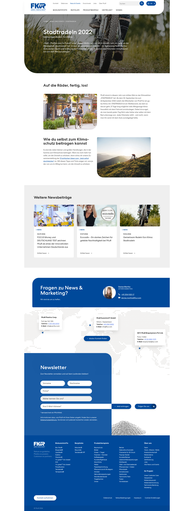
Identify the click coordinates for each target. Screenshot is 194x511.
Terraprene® (59, 472)
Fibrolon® (58, 457)
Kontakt (55, 3)
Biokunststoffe (60, 10)
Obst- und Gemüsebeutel (128, 465)
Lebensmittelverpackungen (128, 460)
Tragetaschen (98, 479)
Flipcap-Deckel (124, 455)
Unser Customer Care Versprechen (151, 476)
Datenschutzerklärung (48, 420)
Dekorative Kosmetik (126, 450)
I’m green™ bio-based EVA (62, 461)
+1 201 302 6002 (53, 324)
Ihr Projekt (107, 10)
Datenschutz (107, 498)
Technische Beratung (151, 485)
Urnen (96, 482)
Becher (121, 448)
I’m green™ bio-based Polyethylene (62, 466)
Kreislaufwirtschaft (150, 452)
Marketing (147, 488)
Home (45, 21)
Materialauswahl (150, 480)
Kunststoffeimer (124, 457)
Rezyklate (75, 10)
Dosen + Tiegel (99, 452)
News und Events (57, 21)
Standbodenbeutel (100, 477)
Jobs (94, 3)
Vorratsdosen (123, 482)
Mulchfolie (98, 462)
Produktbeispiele (90, 10)
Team (146, 448)
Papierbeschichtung (101, 467)
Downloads (87, 3)
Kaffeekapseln (99, 457)
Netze (96, 465)
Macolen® (78, 448)
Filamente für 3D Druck (127, 452)
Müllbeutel (123, 462)
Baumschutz (98, 448)
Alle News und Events (151, 465)
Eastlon (57, 455)
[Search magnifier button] (142, 3)
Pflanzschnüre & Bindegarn (103, 469)
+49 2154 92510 (108, 324)
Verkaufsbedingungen (123, 498)
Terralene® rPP (80, 452)
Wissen (119, 10)
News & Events (75, 3)
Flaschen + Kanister (101, 455)
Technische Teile (124, 477)
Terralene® (59, 469)
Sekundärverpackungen (102, 474)
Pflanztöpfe (123, 469)
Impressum (137, 498)
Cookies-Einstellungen (152, 498)
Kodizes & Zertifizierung (148, 458)
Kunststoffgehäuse (100, 460)
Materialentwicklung (151, 483)
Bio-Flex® (58, 448)
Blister (96, 450)
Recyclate (78, 450)
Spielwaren (123, 474)
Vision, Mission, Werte (151, 450)
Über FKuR (102, 3)
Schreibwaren (124, 472)
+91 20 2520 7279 (150, 339)
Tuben (121, 479)
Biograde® (59, 450)
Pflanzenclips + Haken (126, 467)
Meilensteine (148, 455)
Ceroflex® (58, 452)
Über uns (148, 443)
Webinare (64, 3)
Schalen (97, 472)
